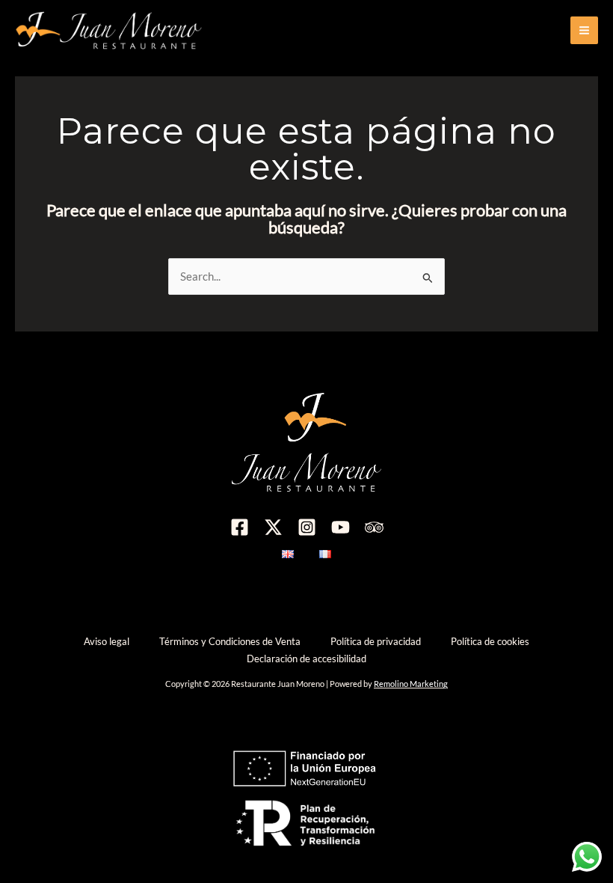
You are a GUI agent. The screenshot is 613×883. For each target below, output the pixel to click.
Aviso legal (106, 641)
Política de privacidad (375, 641)
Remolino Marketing (411, 683)
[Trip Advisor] (374, 527)
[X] (273, 527)
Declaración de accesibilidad (306, 658)
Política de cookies (490, 641)
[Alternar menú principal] (584, 30)
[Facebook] (239, 527)
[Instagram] (307, 527)
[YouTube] (340, 527)
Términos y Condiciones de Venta (230, 641)
